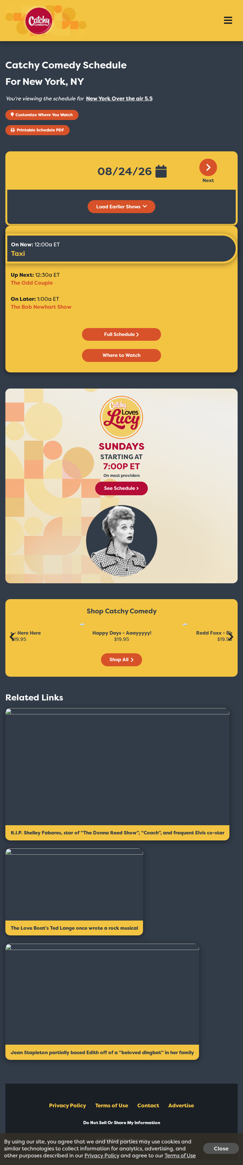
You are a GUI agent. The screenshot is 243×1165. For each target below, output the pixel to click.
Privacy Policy (67, 1105)
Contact (148, 1105)
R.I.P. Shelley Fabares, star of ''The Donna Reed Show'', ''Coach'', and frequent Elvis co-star (117, 833)
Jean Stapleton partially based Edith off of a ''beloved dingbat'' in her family (102, 1052)
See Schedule (119, 488)
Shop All (119, 659)
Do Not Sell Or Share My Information (121, 1122)
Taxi (18, 253)
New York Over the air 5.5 (119, 98)
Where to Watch (121, 355)
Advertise (181, 1105)
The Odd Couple (32, 282)
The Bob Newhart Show (41, 306)
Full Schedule (119, 334)
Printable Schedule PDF (40, 130)
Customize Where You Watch (44, 114)
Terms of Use (111, 1105)
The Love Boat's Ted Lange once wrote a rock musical (74, 928)
